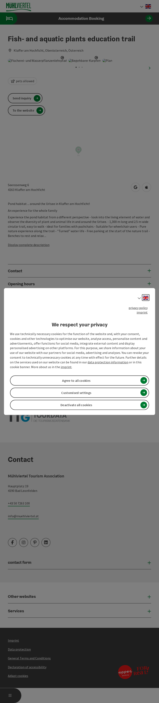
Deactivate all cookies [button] (76, 405)
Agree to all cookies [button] (76, 380)
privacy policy (138, 308)
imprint (142, 312)
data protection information (108, 362)
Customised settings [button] (76, 393)
